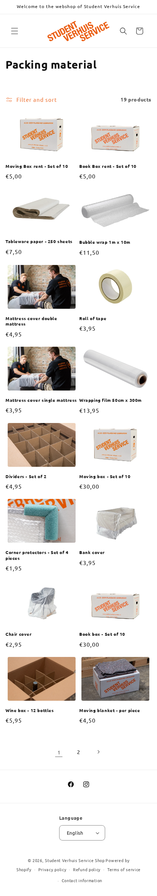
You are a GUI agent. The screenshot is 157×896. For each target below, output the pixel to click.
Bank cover (92, 552)
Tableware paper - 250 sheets (39, 241)
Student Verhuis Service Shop (75, 860)
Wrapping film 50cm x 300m (110, 400)
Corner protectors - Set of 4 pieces (37, 555)
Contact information (82, 880)
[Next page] (98, 752)
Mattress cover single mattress (41, 400)
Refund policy (86, 869)
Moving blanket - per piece (109, 710)
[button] (15, 31)
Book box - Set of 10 (102, 634)
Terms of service (124, 869)
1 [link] (59, 752)
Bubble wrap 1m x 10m (104, 242)
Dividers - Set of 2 (25, 476)
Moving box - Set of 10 (104, 476)
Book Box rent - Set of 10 (108, 166)
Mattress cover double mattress (31, 321)
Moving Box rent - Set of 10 (36, 166)
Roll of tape (92, 318)
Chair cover (18, 634)
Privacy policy (52, 869)
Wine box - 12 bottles (29, 710)
